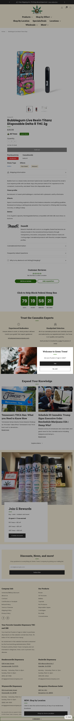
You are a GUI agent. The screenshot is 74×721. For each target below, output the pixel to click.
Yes (55, 364)
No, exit (55, 369)
